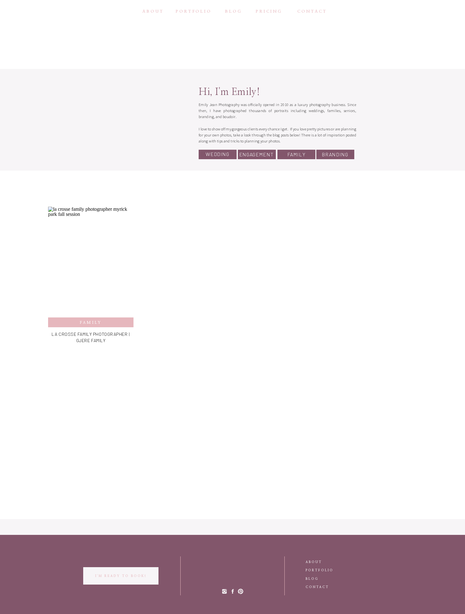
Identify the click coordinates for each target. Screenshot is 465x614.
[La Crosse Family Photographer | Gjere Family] (90, 262)
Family (91, 322)
